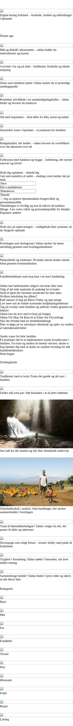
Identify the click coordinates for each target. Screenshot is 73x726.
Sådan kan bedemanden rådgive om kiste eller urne (31, 285)
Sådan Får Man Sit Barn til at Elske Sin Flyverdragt (31, 317)
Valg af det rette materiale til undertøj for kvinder (30, 289)
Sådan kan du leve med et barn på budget (25, 314)
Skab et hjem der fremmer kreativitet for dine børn (30, 292)
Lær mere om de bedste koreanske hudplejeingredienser (34, 303)
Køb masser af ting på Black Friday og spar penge (31, 300)
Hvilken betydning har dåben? (18, 296)
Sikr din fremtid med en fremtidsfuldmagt (25, 321)
